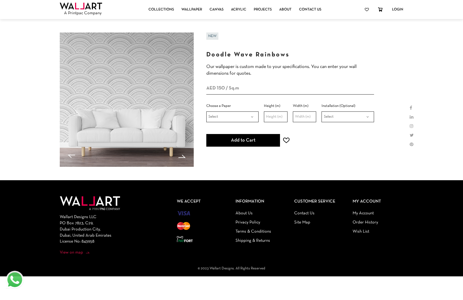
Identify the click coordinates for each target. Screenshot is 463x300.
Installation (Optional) (338, 106)
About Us (244, 213)
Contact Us (310, 9)
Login (397, 9)
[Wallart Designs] (81, 6)
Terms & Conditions (253, 231)
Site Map (302, 222)
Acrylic (238, 9)
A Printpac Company (83, 13)
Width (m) (300, 106)
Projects (263, 9)
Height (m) (272, 106)
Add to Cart (243, 140)
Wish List (361, 231)
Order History (365, 222)
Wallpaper (191, 9)
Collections (161, 9)
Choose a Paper (218, 106)
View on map (71, 252)
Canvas (216, 9)
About (285, 9)
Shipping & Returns (253, 241)
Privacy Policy (248, 222)
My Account (363, 213)
